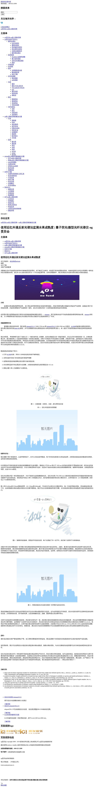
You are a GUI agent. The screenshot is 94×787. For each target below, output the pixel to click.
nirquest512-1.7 (31, 326)
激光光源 (15, 91)
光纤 (13, 109)
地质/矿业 (15, 130)
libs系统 (10, 66)
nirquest (47, 314)
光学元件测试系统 (18, 60)
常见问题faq (12, 185)
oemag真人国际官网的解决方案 (14, 156)
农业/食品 (15, 124)
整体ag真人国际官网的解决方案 (18, 160)
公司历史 (11, 199)
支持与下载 (8, 172)
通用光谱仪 (15, 45)
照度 (13, 62)
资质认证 (11, 203)
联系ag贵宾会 (12, 204)
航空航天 (15, 136)
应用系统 (11, 55)
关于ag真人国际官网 (14, 158)
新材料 (14, 134)
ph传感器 (15, 80)
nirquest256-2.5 (51, 326)
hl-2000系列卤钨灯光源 (11, 714)
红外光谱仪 (15, 43)
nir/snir (14, 151)
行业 (9, 118)
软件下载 (15, 74)
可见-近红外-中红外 (18, 88)
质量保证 (11, 170)
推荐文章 (11, 189)
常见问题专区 (12, 175)
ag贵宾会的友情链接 (14, 208)
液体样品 (15, 101)
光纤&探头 (11, 107)
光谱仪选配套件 (17, 51)
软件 (9, 68)
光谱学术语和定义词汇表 (16, 173)
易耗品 (14, 95)
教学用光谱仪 (16, 53)
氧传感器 (15, 78)
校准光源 (15, 93)
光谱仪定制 (11, 164)
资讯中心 (7, 187)
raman (13, 153)
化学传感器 (11, 76)
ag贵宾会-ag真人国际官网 (9, 29)
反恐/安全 (15, 126)
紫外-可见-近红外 (17, 86)
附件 (9, 97)
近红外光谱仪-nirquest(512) (12, 697)
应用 (9, 140)
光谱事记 (11, 183)
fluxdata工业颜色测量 (18, 57)
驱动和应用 (15, 72)
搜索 (2, 12)
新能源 (14, 120)
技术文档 (11, 168)
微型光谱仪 (11, 41)
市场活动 (11, 193)
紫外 (13, 84)
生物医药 (15, 132)
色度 (13, 149)
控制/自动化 (15, 128)
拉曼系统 (11, 64)
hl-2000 (73, 326)
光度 (13, 147)
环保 (13, 122)
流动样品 (15, 103)
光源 (9, 82)
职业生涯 (11, 206)
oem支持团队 (12, 162)
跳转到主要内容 (6, 1)
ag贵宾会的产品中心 (11, 39)
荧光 (13, 145)
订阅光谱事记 (5, 27)
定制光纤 (15, 112)
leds (13, 89)
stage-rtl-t (17, 328)
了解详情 (7, 704)
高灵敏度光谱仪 (17, 47)
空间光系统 (15, 105)
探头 (13, 110)
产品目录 (11, 177)
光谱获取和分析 (17, 70)
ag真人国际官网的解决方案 (13, 116)
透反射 (14, 143)
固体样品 (15, 99)
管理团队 (11, 201)
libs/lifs (14, 154)
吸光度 (14, 141)
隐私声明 (11, 210)
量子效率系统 (16, 59)
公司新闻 (11, 191)
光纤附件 (15, 114)
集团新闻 (11, 195)
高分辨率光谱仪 (17, 49)
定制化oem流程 (13, 166)
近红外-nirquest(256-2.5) (11, 706)
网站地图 (4, 785)
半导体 (14, 138)
